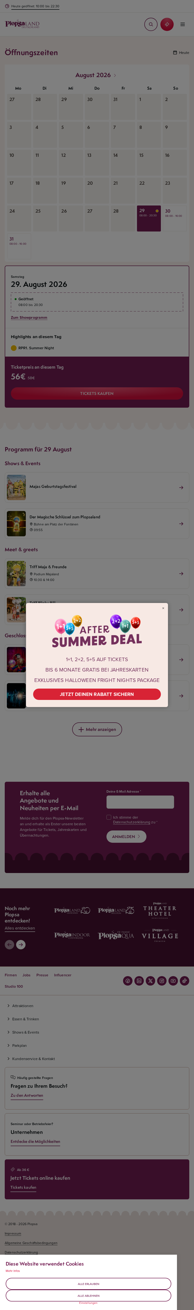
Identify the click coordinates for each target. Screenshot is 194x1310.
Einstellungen (88, 1302)
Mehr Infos (13, 1271)
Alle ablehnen (89, 1296)
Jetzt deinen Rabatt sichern (97, 694)
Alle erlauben (88, 1284)
